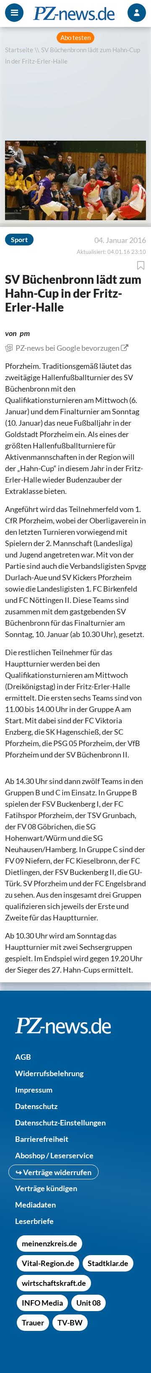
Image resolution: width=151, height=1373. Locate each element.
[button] (14, 149)
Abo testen (75, 37)
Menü (14, 12)
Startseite (19, 49)
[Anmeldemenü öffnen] (137, 12)
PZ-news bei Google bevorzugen (67, 347)
